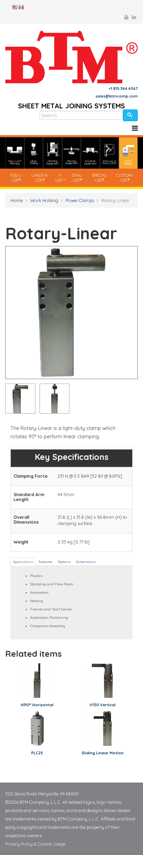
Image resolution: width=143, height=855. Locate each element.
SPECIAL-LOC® (100, 178)
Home (16, 200)
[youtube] (126, 17)
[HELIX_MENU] (135, 128)
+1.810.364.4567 (123, 88)
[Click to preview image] (71, 312)
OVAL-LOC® (77, 178)
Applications (23, 562)
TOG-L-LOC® (16, 178)
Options (64, 562)
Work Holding (44, 200)
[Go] (130, 115)
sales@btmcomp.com (116, 96)
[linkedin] (134, 17)
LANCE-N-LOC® (40, 178)
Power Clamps (80, 200)
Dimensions (85, 562)
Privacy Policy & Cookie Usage (35, 844)
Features (45, 562)
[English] (15, 7)
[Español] (21, 7)
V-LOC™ (60, 178)
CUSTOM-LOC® (124, 178)
